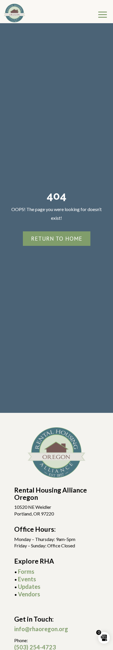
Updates (29, 586)
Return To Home (56, 238)
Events (27, 578)
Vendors (29, 594)
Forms (26, 571)
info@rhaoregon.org (41, 628)
